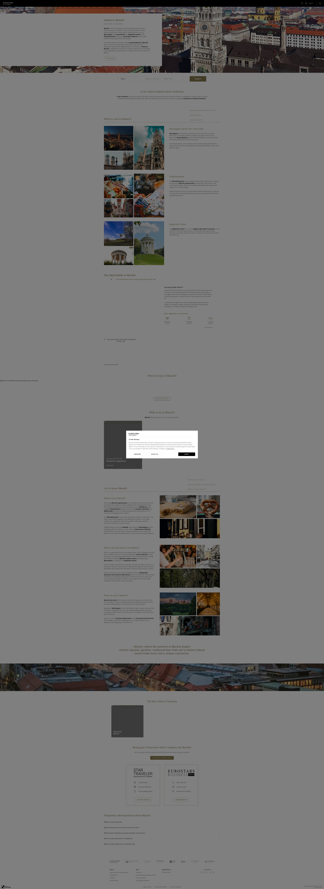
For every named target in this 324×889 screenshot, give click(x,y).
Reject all (154, 454)
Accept (186, 454)
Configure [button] (137, 454)
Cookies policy (170, 448)
